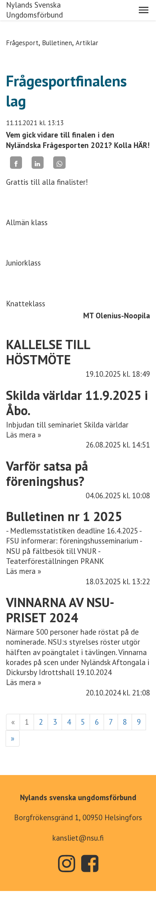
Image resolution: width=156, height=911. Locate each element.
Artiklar (87, 42)
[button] (143, 10)
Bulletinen (57, 42)
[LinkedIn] (38, 162)
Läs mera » (23, 435)
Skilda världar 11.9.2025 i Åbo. (77, 403)
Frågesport (22, 42)
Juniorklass (23, 263)
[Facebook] (16, 162)
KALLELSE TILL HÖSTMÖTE (48, 352)
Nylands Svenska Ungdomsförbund (34, 10)
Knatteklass (25, 303)
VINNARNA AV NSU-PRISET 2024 (60, 610)
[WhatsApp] (59, 162)
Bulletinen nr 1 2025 (64, 516)
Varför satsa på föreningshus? (47, 473)
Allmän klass (27, 222)
